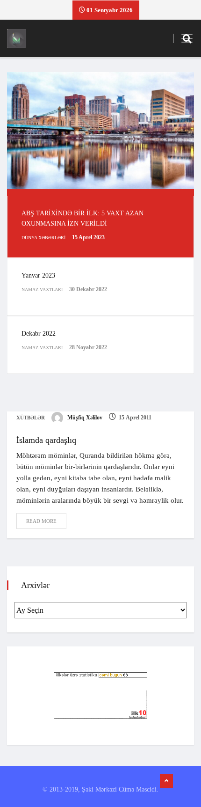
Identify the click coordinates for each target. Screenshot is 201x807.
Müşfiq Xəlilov (84, 417)
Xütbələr (30, 417)
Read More (41, 521)
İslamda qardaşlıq (46, 440)
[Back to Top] (166, 781)
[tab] (100, 227)
